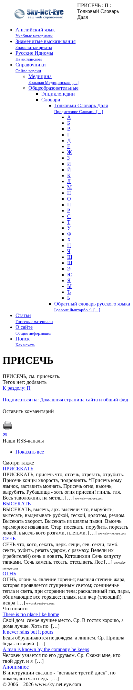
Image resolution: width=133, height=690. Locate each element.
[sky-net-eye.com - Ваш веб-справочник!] (40, 24)
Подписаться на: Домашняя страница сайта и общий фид (65, 399)
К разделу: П (17, 388)
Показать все (29, 451)
